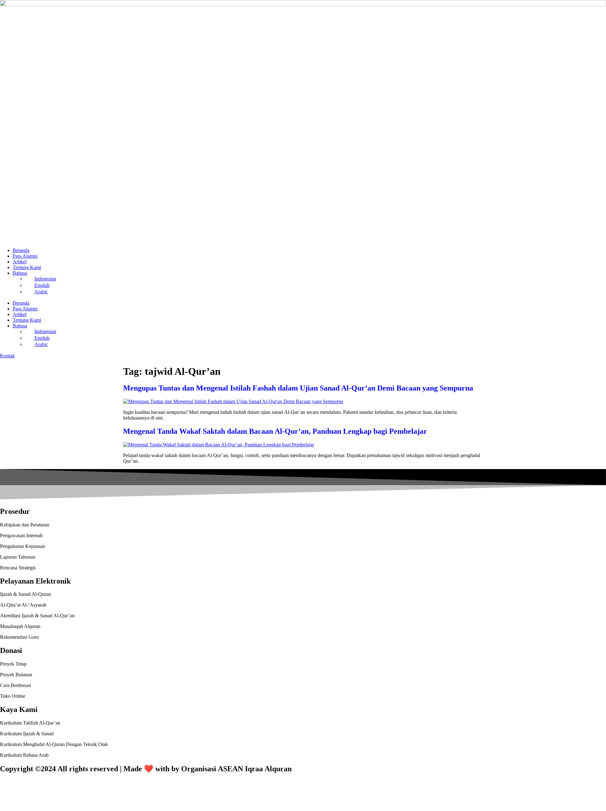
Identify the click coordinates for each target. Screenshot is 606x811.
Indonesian (45, 278)
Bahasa (20, 273)
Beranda (21, 250)
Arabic (41, 291)
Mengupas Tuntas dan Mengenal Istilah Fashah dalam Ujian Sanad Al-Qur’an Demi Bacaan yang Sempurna (298, 388)
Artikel (20, 261)
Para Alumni (25, 256)
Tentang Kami (27, 267)
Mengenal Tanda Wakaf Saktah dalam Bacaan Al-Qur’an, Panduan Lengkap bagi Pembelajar (275, 431)
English (42, 285)
